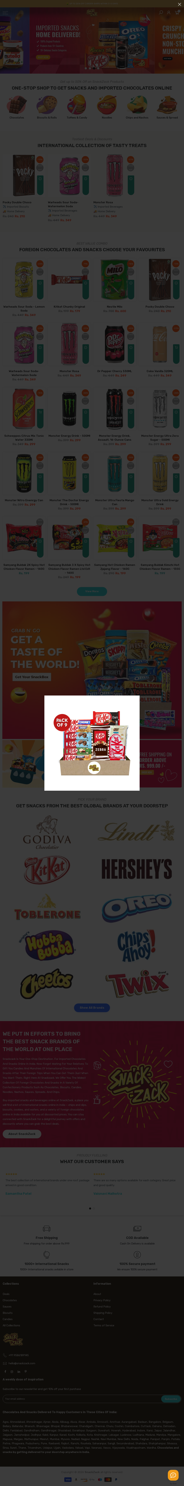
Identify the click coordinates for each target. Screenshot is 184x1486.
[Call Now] (173, 1475)
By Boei (173, 1483)
